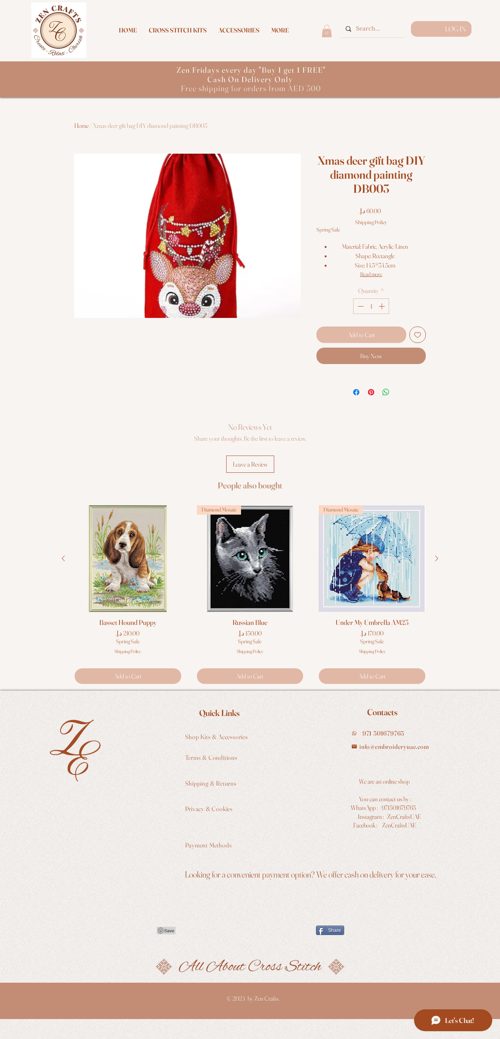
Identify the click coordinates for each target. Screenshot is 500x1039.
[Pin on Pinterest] (371, 392)
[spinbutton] (371, 306)
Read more (371, 274)
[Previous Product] (63, 558)
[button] (280, 30)
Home (81, 125)
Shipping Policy (371, 222)
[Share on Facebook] (356, 392)
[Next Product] (436, 558)
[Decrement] (359, 306)
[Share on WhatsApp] (386, 392)
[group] (250, 594)
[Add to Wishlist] (417, 335)
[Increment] (382, 306)
